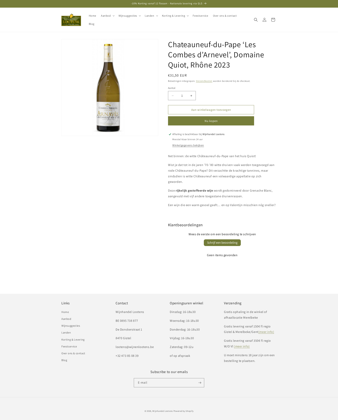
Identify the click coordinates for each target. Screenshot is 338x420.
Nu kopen (211, 121)
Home (65, 312)
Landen (66, 332)
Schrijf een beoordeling (222, 243)
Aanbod (66, 319)
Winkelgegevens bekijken (188, 145)
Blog (64, 360)
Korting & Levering (73, 339)
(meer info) (266, 332)
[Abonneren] (199, 382)
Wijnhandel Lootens (162, 411)
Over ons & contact (73, 353)
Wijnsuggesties (70, 325)
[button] (107, 16)
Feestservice (69, 346)
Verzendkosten (204, 80)
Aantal (171, 88)
